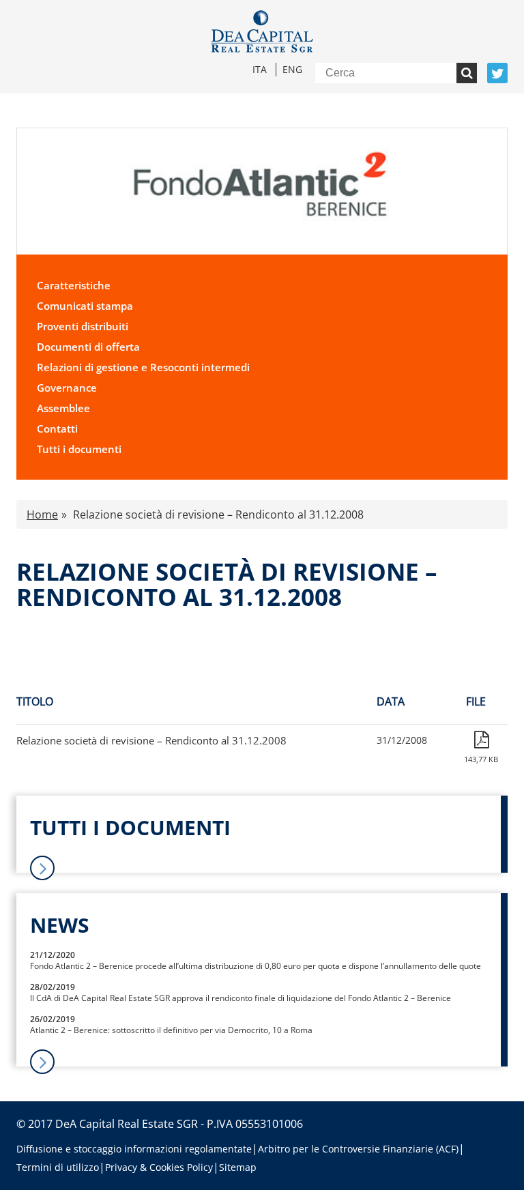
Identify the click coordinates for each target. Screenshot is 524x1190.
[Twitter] (497, 73)
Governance (67, 387)
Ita (259, 69)
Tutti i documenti (79, 449)
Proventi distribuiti (82, 326)
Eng (292, 69)
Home (42, 514)
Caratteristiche (74, 285)
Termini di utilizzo (57, 1167)
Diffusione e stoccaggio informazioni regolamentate (134, 1148)
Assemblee (63, 408)
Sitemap (238, 1167)
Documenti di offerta (88, 346)
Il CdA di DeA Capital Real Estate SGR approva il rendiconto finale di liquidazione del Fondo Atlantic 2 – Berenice (240, 998)
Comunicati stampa (85, 306)
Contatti (57, 428)
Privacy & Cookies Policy (159, 1167)
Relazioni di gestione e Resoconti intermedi (143, 367)
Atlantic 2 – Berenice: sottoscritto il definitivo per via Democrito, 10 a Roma (171, 1030)
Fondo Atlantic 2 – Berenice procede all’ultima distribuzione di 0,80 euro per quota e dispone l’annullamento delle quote (255, 966)
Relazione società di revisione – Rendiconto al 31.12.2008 (151, 740)
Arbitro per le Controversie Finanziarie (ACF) (358, 1148)
